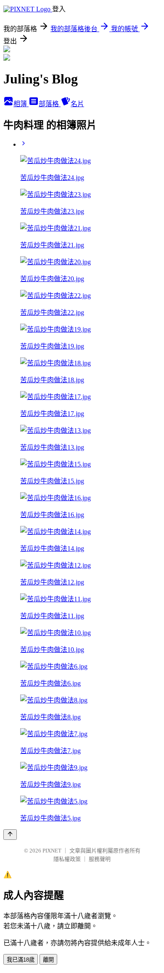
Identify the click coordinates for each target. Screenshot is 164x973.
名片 (77, 103)
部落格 (50, 103)
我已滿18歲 (20, 960)
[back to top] (10, 834)
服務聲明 (100, 859)
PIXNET (51, 850)
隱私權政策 (67, 859)
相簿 (21, 103)
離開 (48, 960)
